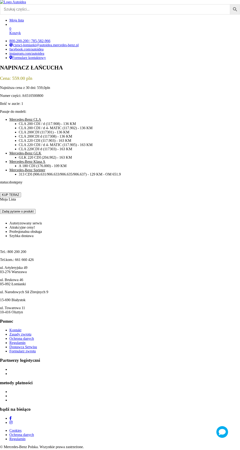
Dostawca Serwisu (23, 347)
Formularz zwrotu (22, 351)
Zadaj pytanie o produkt (18, 211)
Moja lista (16, 20)
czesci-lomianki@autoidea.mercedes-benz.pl (46, 45)
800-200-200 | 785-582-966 (29, 41)
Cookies (15, 430)
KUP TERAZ (10, 195)
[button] (8, 199)
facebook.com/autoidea (26, 49)
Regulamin (17, 343)
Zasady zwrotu (20, 334)
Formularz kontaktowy (29, 58)
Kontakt (15, 330)
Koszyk (15, 31)
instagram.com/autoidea (26, 53)
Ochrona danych (21, 338)
